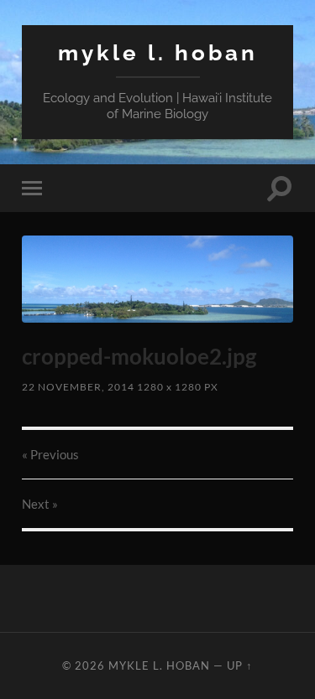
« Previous (50, 454)
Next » (40, 503)
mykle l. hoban (158, 52)
